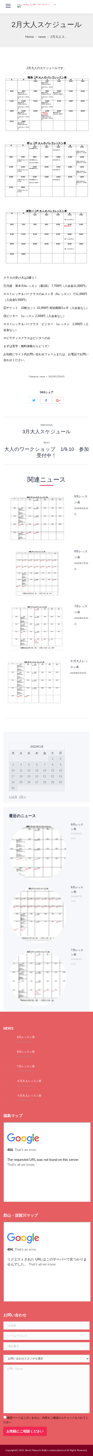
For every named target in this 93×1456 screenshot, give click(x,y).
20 (36, 776)
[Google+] (58, 400)
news (42, 36)
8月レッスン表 (81, 554)
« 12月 (13, 796)
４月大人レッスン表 (29, 1095)
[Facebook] (46, 400)
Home (29, 36)
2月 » (22, 796)
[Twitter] (34, 400)
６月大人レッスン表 (79, 664)
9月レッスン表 (81, 499)
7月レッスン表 (81, 609)
